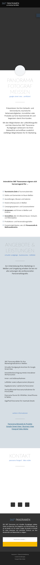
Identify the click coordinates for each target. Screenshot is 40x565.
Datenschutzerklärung (23, 554)
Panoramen (10, 4)
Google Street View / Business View (20, 426)
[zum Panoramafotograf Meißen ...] (20, 70)
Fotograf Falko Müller (20, 429)
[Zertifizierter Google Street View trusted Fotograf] (20, 440)
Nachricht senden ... (20, 539)
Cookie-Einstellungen (20, 556)
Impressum (14, 554)
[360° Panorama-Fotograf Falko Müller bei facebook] (13, 504)
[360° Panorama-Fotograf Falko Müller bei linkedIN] (27, 504)
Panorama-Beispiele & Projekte (20, 424)
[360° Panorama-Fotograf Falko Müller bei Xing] (20, 504)
